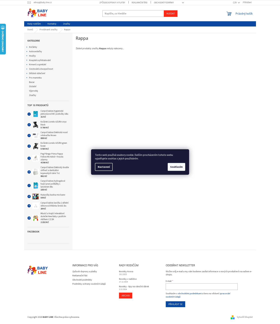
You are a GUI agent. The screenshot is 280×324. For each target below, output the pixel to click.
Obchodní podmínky (164, 2)
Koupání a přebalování (40, 60)
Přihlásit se (175, 304)
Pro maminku (35, 77)
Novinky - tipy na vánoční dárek (134, 286)
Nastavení (104, 167)
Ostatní (32, 86)
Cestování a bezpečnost (41, 69)
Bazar (32, 82)
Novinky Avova (126, 271)
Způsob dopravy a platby (112, 2)
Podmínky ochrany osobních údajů (89, 284)
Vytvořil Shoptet (245, 317)
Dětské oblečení (37, 73)
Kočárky (33, 47)
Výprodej (33, 91)
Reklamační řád (139, 2)
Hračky (32, 56)
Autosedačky (35, 51)
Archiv (126, 295)
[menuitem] (34, 23)
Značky (32, 95)
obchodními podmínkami (190, 293)
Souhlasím (176, 167)
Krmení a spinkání (37, 64)
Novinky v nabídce (128, 279)
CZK (235, 2)
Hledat (170, 13)
